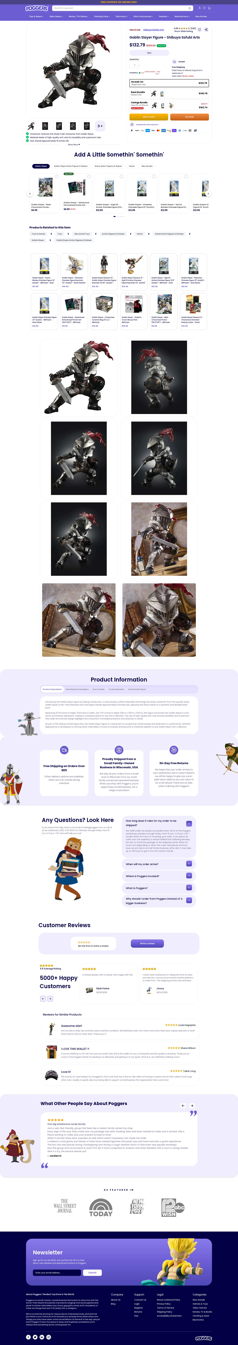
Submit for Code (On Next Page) (119, 701)
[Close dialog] (146, 638)
